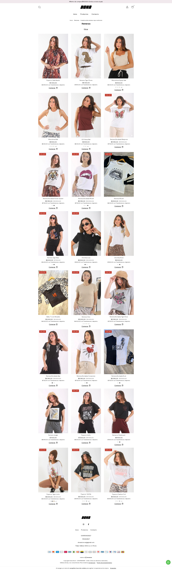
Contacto (95, 14)
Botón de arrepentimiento (104, 563)
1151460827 (86, 539)
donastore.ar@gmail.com (86, 542)
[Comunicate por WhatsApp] (168, 562)
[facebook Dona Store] (88, 524)
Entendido (113, 568)
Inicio (75, 14)
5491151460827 (86, 536)
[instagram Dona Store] (83, 524)
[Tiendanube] (86, 558)
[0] (132, 7)
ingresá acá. (91, 563)
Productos (84, 14)
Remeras (76, 20)
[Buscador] (40, 7)
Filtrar (86, 29)
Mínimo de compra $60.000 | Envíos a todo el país (86, 1)
